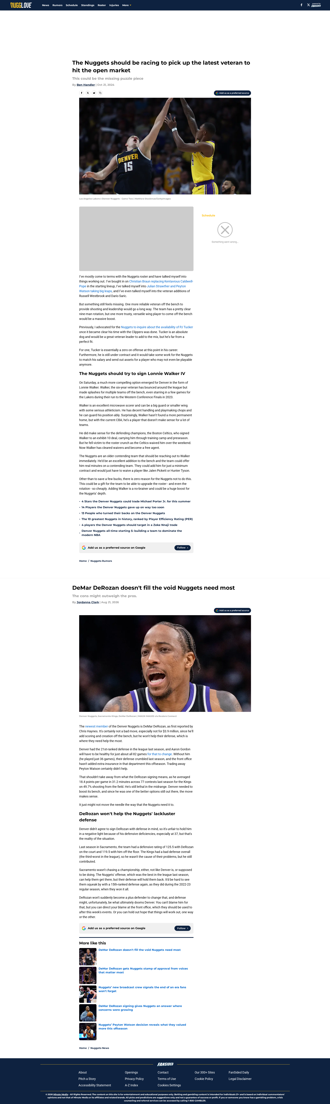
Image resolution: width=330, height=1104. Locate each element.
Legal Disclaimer (240, 1079)
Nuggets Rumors (101, 560)
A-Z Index (131, 1085)
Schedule (72, 5)
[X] (308, 4)
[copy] (100, 92)
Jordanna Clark (88, 602)
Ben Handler (86, 84)
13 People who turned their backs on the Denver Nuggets (123, 513)
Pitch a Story (87, 1079)
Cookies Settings (169, 1085)
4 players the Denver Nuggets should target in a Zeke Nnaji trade (129, 525)
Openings (131, 1072)
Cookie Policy (204, 1079)
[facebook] (301, 4)
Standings (87, 5)
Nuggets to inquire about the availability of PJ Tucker (157, 327)
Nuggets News (99, 1048)
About (82, 1072)
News (45, 5)
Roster (102, 5)
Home (83, 560)
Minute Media (60, 1094)
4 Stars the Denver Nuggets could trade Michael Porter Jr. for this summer (136, 501)
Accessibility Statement (94, 1085)
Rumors (57, 5)
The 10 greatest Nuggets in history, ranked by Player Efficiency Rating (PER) (137, 519)
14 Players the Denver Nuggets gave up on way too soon (123, 507)
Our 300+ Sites (205, 1072)
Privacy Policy (134, 1079)
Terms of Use (167, 1079)
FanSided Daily (239, 1072)
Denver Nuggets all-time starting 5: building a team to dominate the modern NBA (132, 533)
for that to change (159, 754)
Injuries (114, 5)
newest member (96, 726)
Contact (163, 1072)
